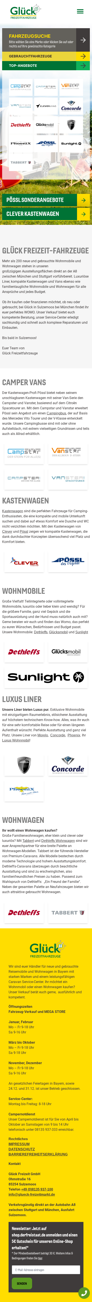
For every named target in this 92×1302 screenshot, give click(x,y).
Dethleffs (40, 632)
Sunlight (81, 632)
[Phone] (84, 1293)
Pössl (24, 531)
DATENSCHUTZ (22, 1149)
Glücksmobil (58, 632)
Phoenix (74, 735)
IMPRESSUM (19, 1144)
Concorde (57, 735)
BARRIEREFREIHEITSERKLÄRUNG (38, 1154)
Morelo (42, 735)
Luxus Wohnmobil (16, 740)
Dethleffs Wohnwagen (58, 841)
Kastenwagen (12, 511)
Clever (7, 531)
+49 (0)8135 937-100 (37, 1189)
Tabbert (28, 841)
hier (40, 1258)
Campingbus (56, 413)
